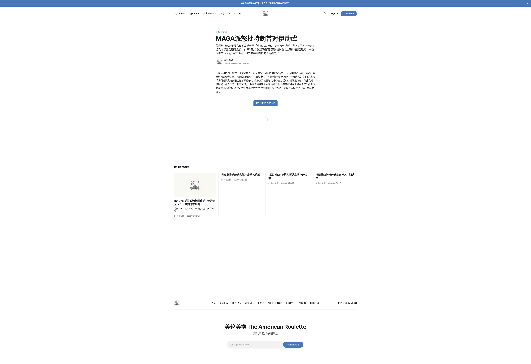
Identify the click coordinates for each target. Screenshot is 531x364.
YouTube (249, 302)
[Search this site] (325, 13)
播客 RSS (236, 302)
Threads (301, 302)
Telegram (315, 302)
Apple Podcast (275, 302)
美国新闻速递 (221, 32)
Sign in (334, 13)
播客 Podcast (209, 13)
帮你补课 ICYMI (227, 13)
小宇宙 (260, 302)
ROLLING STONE (265, 103)
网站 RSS (223, 302)
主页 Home (179, 13)
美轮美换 (228, 60)
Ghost (354, 302)
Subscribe (348, 13)
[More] (240, 13)
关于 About (194, 13)
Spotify (289, 302)
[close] (527, 3)
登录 (213, 302)
